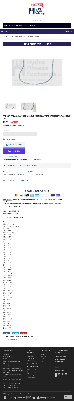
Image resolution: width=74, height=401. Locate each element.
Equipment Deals (8, 356)
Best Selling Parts (8, 359)
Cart (71, 31)
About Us (6, 363)
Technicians (6, 354)
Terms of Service (32, 363)
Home (5, 36)
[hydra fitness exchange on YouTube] (56, 374)
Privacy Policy (31, 356)
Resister (43, 356)
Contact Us (6, 366)
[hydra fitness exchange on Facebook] (62, 374)
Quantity (6, 130)
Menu (5, 31)
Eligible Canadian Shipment (11, 361)
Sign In (43, 354)
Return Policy (31, 360)
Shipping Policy (31, 358)
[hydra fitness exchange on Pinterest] (56, 376)
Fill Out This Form (60, 356)
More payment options (14, 156)
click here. (57, 203)
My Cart (43, 359)
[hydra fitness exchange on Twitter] (59, 374)
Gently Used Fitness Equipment (12, 368)
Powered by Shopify (26, 394)
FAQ (42, 361)
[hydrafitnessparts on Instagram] (66, 374)
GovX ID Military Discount (10, 387)
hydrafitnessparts (13, 394)
